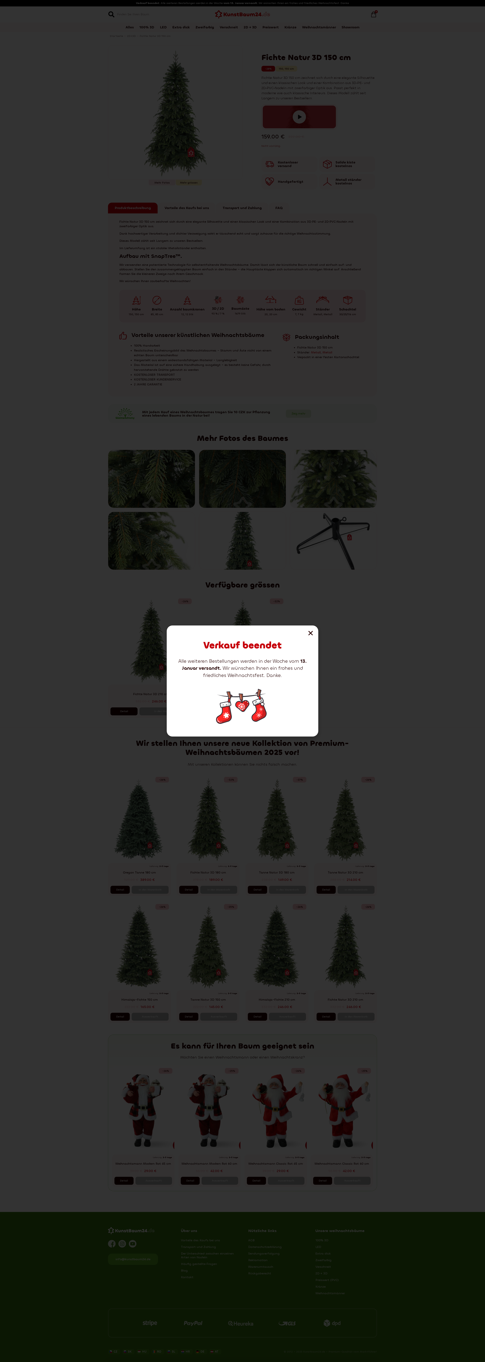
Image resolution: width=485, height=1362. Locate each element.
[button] (310, 633)
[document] (242, 681)
